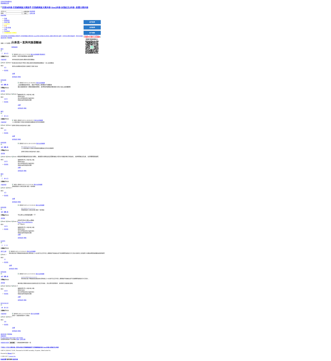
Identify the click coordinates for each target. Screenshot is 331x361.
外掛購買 (7, 24)
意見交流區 (79, 36)
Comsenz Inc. (12, 356)
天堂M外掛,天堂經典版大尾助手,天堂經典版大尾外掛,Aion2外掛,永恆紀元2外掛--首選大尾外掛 (29, 36)
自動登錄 (26, 11)
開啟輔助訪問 (5, 3)
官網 (5, 18)
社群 (5, 29)
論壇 (7, 20)
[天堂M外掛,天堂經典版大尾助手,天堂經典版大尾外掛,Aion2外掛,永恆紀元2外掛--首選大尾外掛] (44, 7)
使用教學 (92, 27)
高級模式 (3, 336)
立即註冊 (32, 13)
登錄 (17, 339)
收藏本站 (9, 1)
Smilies (21, 337)
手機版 (3, 347)
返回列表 (3, 37)
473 (7, 53)
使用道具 (15, 77)
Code (17, 337)
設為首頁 (3, 1)
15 (7, 245)
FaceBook (7, 31)
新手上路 (3, 251)
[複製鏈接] (14, 47)
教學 (5, 25)
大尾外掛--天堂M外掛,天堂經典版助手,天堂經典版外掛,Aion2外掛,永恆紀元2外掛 (34, 347)
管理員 (3, 91)
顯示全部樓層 (35, 54)
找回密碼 (32, 11)
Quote (13, 337)
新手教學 (92, 22)
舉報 (19, 77)
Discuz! (10, 353)
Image (7, 337)
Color (3, 337)
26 (5, 307)
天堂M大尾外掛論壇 (68, 36)
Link (10, 337)
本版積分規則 (5, 342)
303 (7, 307)
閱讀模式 (42, 54)
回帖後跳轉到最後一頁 (24, 342)
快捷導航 (3, 15)
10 (5, 53)
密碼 (2, 13)
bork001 (3, 241)
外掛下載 (7, 22)
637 (2, 84)
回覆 (13, 73)
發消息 (6, 70)
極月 (2, 49)
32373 (6, 99)
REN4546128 (4, 303)
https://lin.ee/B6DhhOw (25, 222)
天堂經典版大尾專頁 (10, 32)
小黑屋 (7, 347)
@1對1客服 (7, 27)
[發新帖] (9, 37)
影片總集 (92, 32)
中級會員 (3, 59)
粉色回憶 (3, 80)
